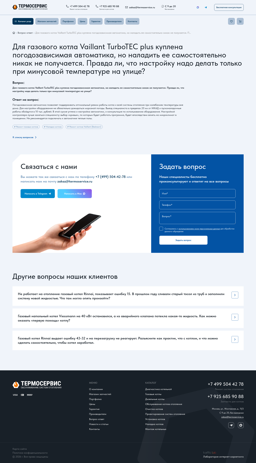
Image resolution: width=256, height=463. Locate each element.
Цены (82, 21)
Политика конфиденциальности (30, 452)
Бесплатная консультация (228, 7)
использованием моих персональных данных (199, 228)
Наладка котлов (154, 424)
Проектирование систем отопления (165, 414)
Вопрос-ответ (25, 32)
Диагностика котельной (158, 389)
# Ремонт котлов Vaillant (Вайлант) (84, 126)
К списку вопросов (23, 137)
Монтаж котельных (155, 429)
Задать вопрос (183, 240)
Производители (114, 21)
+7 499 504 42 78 (79, 6)
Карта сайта (19, 448)
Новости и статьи (98, 424)
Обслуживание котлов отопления (163, 404)
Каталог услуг (24, 21)
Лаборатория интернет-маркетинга (223, 456)
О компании (96, 389)
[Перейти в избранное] (231, 21)
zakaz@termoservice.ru (142, 7)
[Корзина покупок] (240, 21)
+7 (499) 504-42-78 (110, 177)
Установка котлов (155, 419)
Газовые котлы (153, 394)
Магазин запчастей (46, 21)
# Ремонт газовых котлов (26, 126)
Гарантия (95, 21)
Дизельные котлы (154, 399)
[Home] (29, 7)
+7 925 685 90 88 (109, 6)
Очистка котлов (154, 409)
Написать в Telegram (36, 193)
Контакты (132, 21)
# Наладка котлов (53, 126)
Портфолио (68, 21)
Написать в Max (73, 193)
